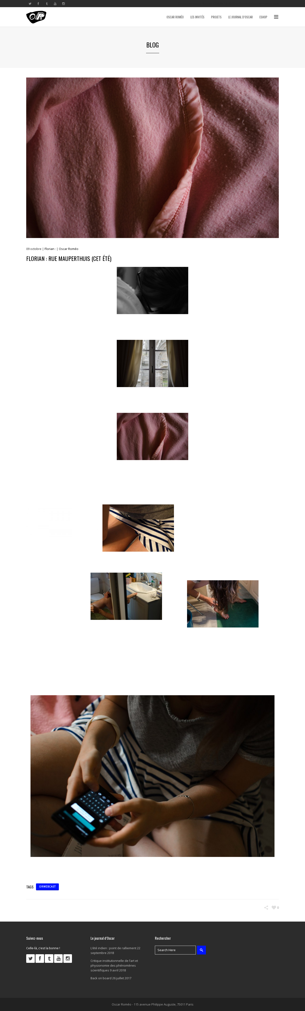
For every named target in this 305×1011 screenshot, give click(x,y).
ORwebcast (47, 886)
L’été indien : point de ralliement (113, 948)
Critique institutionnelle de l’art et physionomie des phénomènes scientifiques (114, 965)
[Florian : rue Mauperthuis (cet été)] (152, 158)
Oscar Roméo (68, 249)
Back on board (101, 978)
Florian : (50, 249)
